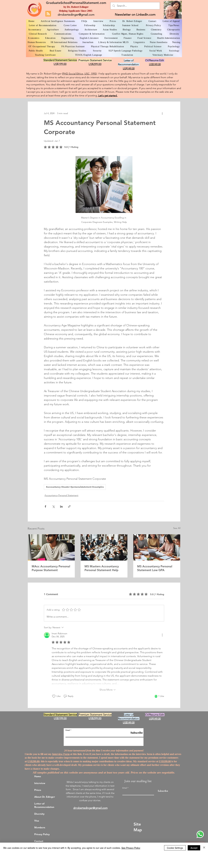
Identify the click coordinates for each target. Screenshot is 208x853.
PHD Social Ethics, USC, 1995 (79, 73)
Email (67, 730)
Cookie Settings (175, 847)
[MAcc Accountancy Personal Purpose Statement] (51, 547)
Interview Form (61, 754)
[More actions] (162, 113)
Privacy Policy (42, 834)
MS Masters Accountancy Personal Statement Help (101, 568)
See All (176, 528)
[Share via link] (69, 506)
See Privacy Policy (130, 847)
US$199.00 (165, 761)
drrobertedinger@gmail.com (76, 14)
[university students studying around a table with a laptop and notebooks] (156, 547)
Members (39, 827)
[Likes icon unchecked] (54, 696)
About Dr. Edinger (44, 796)
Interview (39, 783)
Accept (193, 847)
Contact (38, 841)
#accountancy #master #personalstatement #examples (75, 486)
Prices (37, 789)
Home (37, 776)
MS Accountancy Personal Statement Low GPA (154, 568)
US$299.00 (33, 761)
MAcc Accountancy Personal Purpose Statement (51, 568)
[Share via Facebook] (45, 506)
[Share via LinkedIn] (61, 506)
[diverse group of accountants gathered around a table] (104, 547)
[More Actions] (162, 635)
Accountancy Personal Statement (61, 495)
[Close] (204, 847)
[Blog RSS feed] (48, 14)
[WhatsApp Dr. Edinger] (200, 834)
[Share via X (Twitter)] (53, 506)
